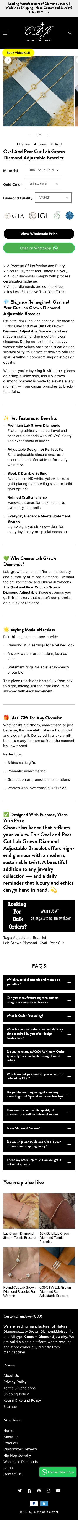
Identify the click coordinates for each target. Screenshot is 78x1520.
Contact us (12, 1474)
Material (10, 171)
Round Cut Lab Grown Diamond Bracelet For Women (19, 1291)
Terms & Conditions (19, 1388)
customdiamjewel (45, 1512)
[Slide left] (29, 134)
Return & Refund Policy (22, 1400)
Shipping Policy (16, 1394)
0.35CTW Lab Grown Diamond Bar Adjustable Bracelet (55, 1291)
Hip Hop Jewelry (17, 1455)
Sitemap (10, 1406)
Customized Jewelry (20, 1449)
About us (10, 1437)
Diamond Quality (17, 198)
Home (8, 1430)
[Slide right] (48, 134)
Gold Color (12, 184)
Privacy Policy (15, 1382)
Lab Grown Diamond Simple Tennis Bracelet (19, 1235)
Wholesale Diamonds (20, 1462)
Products (10, 1443)
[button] (5, 33)
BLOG (8, 1468)
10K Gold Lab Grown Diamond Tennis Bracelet (54, 1237)
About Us (11, 1375)
